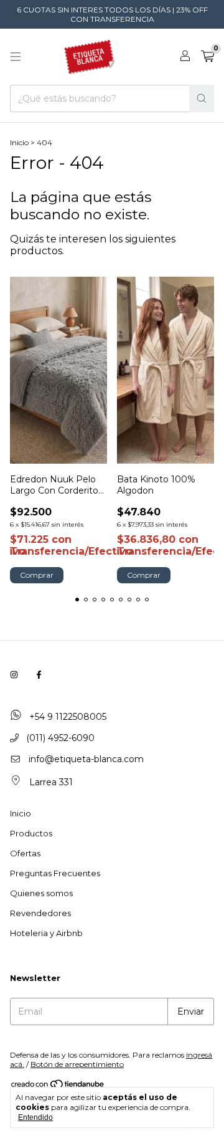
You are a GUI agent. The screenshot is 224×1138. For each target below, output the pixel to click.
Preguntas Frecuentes (55, 873)
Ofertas (25, 853)
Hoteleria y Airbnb (46, 933)
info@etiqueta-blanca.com (86, 759)
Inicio (19, 142)
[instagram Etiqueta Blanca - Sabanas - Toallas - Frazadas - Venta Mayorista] (14, 674)
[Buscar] (201, 98)
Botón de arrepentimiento (77, 1064)
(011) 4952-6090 (59, 738)
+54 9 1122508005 (66, 716)
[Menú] (15, 56)
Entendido (35, 1117)
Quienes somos (41, 893)
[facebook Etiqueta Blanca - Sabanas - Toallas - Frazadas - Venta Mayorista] (39, 674)
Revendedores (40, 913)
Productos (31, 833)
